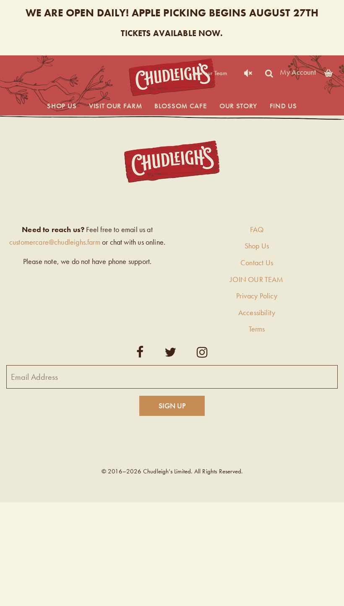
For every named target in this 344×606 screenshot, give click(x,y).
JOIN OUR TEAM (256, 279)
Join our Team (210, 73)
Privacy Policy (256, 295)
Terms (257, 329)
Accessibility (256, 312)
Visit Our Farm (115, 105)
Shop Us (61, 105)
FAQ (257, 229)
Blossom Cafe (180, 105)
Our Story (238, 105)
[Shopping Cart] (328, 71)
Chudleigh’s (172, 77)
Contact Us (256, 262)
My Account (298, 71)
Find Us (283, 105)
